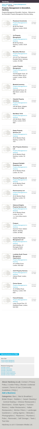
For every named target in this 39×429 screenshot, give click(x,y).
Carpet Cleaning (29, 399)
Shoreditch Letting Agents (6, 370)
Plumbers (30, 416)
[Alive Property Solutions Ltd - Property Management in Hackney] (6, 152)
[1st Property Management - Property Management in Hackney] (6, 41)
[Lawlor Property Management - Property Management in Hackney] (6, 72)
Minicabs (30, 413)
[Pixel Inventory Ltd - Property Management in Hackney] (6, 196)
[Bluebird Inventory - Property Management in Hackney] (6, 90)
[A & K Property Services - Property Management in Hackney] (6, 276)
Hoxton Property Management (7, 360)
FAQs (14, 390)
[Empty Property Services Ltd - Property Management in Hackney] (6, 136)
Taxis (32, 418)
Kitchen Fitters (20, 410)
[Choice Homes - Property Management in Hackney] (6, 289)
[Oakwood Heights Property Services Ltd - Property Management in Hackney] (6, 210)
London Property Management (7, 361)
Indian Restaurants (18, 407)
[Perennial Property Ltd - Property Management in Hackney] (6, 183)
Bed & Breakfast (25, 396)
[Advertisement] (19, 331)
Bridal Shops (7, 399)
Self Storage (23, 418)
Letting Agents (19, 413)
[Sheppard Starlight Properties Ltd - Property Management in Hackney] (6, 169)
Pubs (4, 418)
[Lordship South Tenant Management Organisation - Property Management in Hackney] (6, 260)
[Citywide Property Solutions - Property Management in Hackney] (6, 104)
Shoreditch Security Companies (8, 374)
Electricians (7, 405)
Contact (24, 382)
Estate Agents (19, 405)
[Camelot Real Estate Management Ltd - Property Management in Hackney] (6, 243)
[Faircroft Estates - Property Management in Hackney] (6, 303)
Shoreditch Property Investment (8, 371)
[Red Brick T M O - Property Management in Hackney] (6, 119)
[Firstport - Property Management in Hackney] (6, 229)
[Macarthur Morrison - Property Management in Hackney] (6, 57)
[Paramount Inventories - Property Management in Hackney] (6, 26)
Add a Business (9, 393)
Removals (12, 418)
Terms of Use (15, 387)
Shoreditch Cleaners (5, 367)
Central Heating (9, 402)
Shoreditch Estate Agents (6, 369)
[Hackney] (14, 3)
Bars (15, 396)
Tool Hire (5, 421)
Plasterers (20, 416)
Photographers (8, 416)
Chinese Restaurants (26, 402)
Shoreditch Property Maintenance (8, 373)
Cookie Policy (13, 385)
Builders (17, 399)
